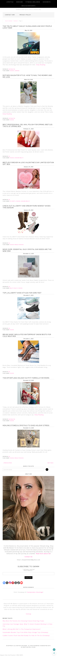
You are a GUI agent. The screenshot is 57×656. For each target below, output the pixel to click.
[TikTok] (18, 582)
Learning (16, 70)
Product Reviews (19, 244)
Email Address (28, 570)
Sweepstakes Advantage (35, 592)
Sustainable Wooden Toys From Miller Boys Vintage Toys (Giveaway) (25, 632)
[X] (7, 582)
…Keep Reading (40, 65)
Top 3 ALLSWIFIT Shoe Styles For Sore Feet (22, 293)
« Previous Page (7, 462)
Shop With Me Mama (21, 645)
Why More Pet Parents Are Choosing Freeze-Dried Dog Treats (23, 621)
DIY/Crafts (12, 201)
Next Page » (51, 462)
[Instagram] (10, 582)
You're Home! (8, 21)
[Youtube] (21, 582)
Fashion (16, 21)
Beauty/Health (14, 288)
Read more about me (43, 553)
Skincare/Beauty (19, 157)
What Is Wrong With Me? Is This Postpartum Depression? (22, 629)
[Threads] (15, 582)
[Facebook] (4, 582)
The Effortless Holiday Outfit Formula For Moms (26, 378)
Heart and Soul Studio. (29, 647)
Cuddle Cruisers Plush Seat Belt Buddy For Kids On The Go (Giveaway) (26, 635)
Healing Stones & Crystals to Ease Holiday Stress (26, 425)
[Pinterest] (13, 582)
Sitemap (28, 614)
